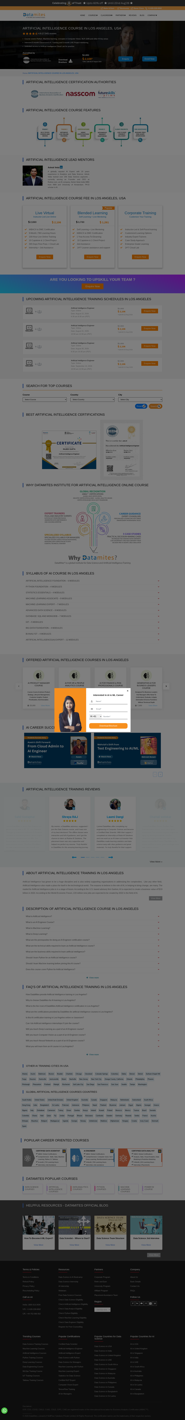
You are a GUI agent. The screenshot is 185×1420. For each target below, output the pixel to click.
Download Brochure (108, 726)
